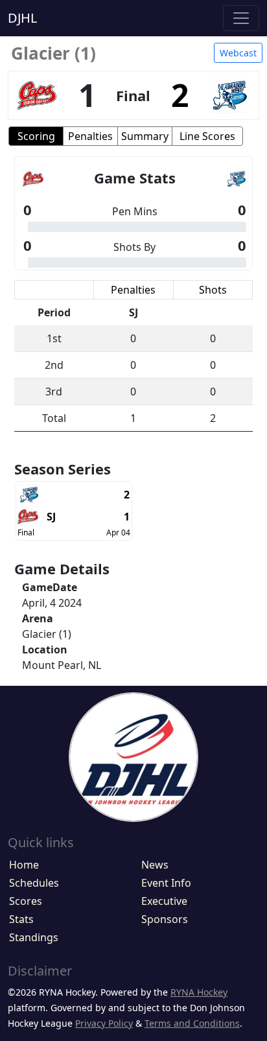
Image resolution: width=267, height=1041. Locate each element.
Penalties (90, 136)
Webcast (238, 53)
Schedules (34, 883)
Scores (25, 901)
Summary (144, 136)
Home (24, 865)
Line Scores (207, 136)
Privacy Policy (104, 1023)
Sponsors (164, 919)
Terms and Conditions (192, 1023)
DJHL (22, 18)
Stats (21, 919)
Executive (164, 901)
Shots (213, 290)
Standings (33, 937)
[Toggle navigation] (241, 18)
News (154, 865)
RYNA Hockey (198, 992)
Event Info (166, 883)
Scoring (36, 136)
